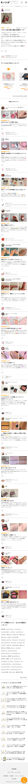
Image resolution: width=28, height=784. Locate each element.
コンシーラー (18, 629)
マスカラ (9, 637)
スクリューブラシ (5, 669)
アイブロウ (13, 642)
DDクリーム (22, 634)
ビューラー (17, 661)
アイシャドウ (22, 639)
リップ (11, 658)
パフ (22, 661)
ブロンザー (3, 634)
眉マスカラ (3, 648)
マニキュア (18, 648)
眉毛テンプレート (11, 648)
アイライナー (15, 639)
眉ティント (22, 645)
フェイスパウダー (5, 631)
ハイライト (12, 631)
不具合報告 (14, 778)
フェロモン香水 (4, 672)
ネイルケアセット (16, 656)
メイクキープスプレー (6, 664)
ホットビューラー (21, 642)
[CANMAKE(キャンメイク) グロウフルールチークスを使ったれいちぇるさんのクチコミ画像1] (6, 18)
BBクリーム (9, 634)
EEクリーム (3, 637)
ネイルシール (4, 650)
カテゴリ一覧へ (23, 677)
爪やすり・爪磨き (5, 658)
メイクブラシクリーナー (15, 669)
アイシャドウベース (5, 642)
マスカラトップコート (6, 639)
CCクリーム (16, 634)
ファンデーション (10, 629)
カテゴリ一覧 (10, 772)
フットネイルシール (15, 653)
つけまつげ (8, 645)
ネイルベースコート (5, 653)
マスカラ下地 (15, 637)
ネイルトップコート (12, 650)
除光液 (9, 656)
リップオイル (4, 661)
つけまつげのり (15, 645)
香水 (22, 672)
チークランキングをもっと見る (20, 96)
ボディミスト (12, 672)
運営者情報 (6, 775)
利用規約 (12, 775)
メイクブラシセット (16, 664)
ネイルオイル (4, 656)
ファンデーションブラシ (16, 666)
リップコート (11, 661)
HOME (14, 769)
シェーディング (19, 631)
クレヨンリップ (17, 658)
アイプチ (3, 645)
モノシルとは (17, 772)
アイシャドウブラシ (5, 666)
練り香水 (18, 672)
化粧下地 (3, 629)
